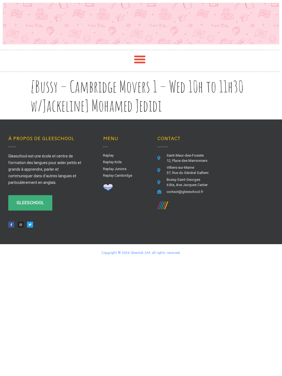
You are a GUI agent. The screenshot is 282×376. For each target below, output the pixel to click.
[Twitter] (30, 225)
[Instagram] (21, 225)
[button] (139, 59)
